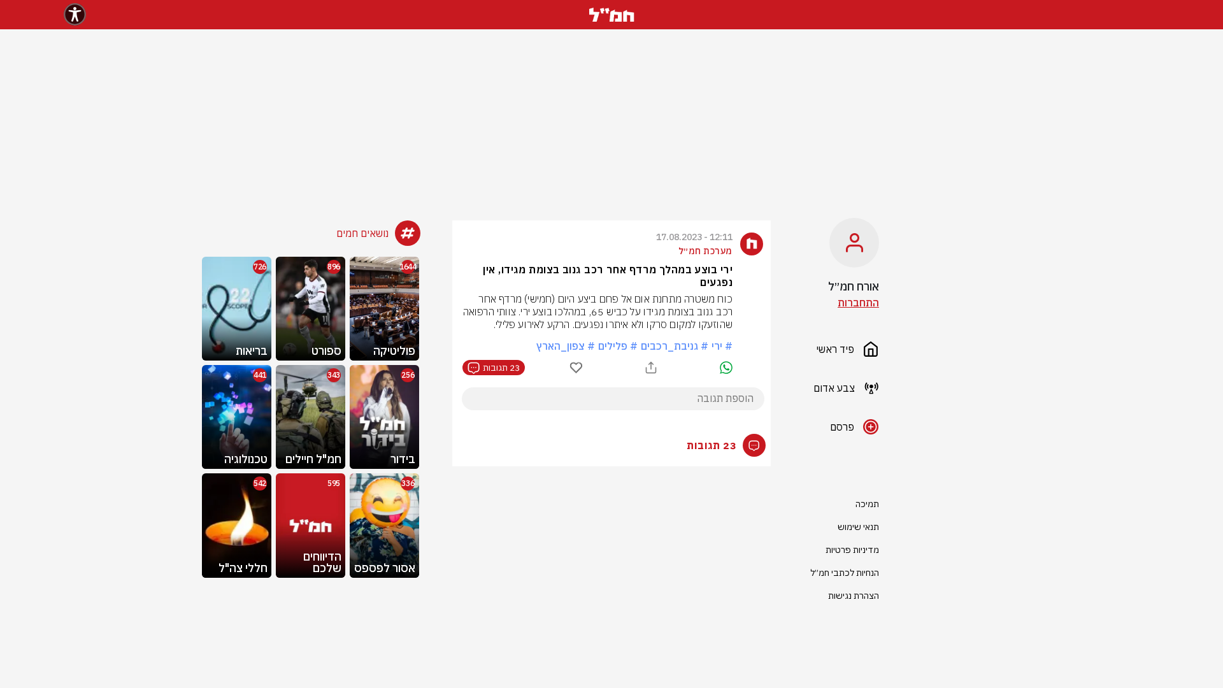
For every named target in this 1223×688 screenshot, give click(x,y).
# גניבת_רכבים (674, 346)
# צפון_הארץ (565, 346)
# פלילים (618, 346)
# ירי (722, 346)
